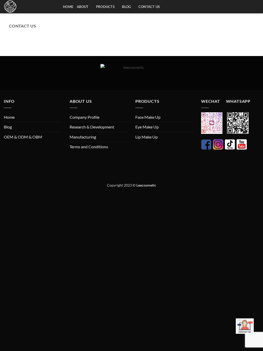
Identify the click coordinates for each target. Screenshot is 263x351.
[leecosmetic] (29, 6)
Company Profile (84, 117)
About (82, 7)
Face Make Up (148, 117)
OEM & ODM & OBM (23, 136)
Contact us (149, 7)
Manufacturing (83, 136)
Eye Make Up (147, 126)
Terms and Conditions (89, 146)
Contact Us (22, 26)
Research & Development (92, 126)
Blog (126, 7)
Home (68, 7)
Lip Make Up (146, 136)
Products (105, 7)
